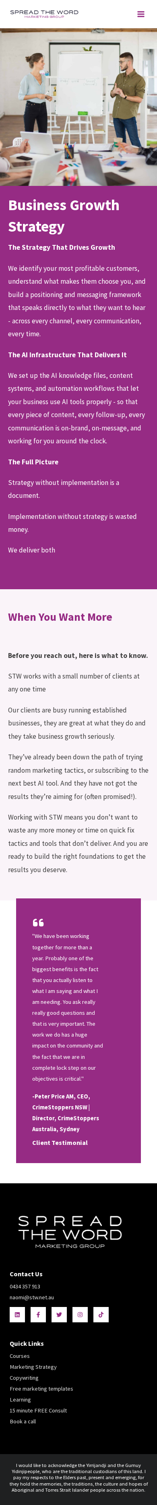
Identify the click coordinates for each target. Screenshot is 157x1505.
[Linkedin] (17, 1314)
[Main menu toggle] (141, 14)
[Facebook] (38, 1314)
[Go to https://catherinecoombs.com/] (78, 1030)
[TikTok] (101, 1314)
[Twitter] (59, 1314)
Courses (20, 1356)
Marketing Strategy (33, 1366)
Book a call (23, 1421)
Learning (20, 1399)
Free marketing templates (41, 1388)
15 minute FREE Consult (38, 1410)
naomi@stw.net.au (32, 1297)
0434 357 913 (25, 1286)
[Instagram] (80, 1314)
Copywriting (24, 1377)
